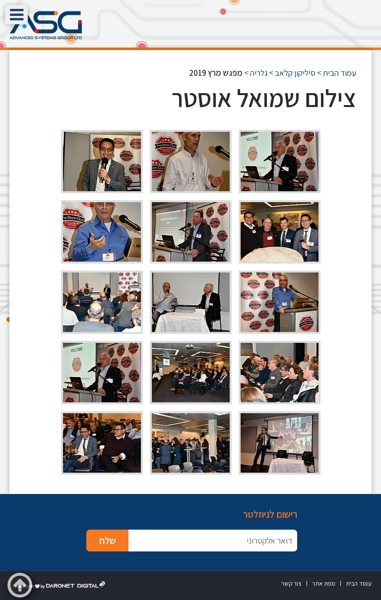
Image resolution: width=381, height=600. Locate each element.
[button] (16, 14)
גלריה (258, 72)
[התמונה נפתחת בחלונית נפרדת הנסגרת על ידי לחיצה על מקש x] (279, 161)
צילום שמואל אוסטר (264, 98)
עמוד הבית (339, 72)
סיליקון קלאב (295, 72)
